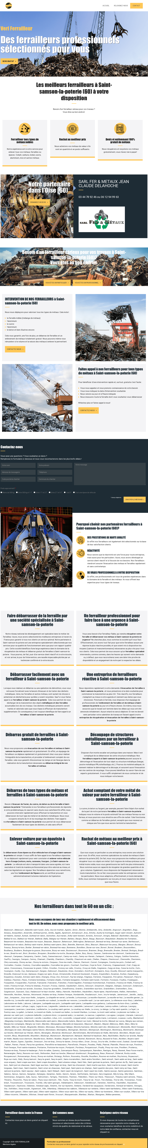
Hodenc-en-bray (50, 994)
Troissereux (129, 1080)
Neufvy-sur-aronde (128, 1036)
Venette (53, 1086)
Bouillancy (8, 950)
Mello (121, 1024)
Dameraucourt (32, 971)
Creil (129, 965)
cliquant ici (104, 1132)
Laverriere (20, 1009)
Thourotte (17, 1080)
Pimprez (83, 1044)
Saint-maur (18, 1068)
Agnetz (68, 930)
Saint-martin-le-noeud (117, 1065)
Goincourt (127, 986)
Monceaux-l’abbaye (64, 1027)
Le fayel (132, 1009)
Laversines (31, 1009)
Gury (27, 991)
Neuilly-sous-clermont (23, 1039)
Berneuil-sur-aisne (120, 941)
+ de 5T (68, 492)
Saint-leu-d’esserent (77, 1065)
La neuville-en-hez (115, 997)
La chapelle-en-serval (55, 997)
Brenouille (108, 950)
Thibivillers (83, 1077)
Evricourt (65, 977)
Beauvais (48, 941)
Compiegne (103, 962)
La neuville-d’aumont (97, 997)
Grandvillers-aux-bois (93, 988)
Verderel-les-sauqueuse (93, 1086)
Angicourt (117, 930)
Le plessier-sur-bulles (126, 1012)
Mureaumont (68, 1036)
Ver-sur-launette (65, 1086)
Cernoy (33, 959)
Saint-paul (65, 1068)
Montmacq (117, 1030)
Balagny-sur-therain (58, 939)
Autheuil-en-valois (37, 936)
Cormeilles (9, 965)
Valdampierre (67, 1083)
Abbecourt (19, 930)
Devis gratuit (8, 61)
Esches (123, 974)
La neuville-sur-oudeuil (46, 1000)
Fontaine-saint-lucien (90, 980)
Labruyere (36, 1003)
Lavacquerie (9, 1009)
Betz (65, 944)
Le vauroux (90, 1015)
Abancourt (9, 930)
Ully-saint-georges (52, 1083)
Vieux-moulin (24, 1088)
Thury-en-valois (30, 1080)
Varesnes (101, 1083)
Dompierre (99, 971)
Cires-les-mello (66, 962)
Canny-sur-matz (70, 956)
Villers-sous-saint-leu (68, 1091)
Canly (44, 956)
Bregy (100, 950)
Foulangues (133, 980)
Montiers (84, 1030)
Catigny (117, 956)
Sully (28, 1077)
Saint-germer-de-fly (119, 1062)
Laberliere (138, 1000)
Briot (25, 953)
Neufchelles (113, 1036)
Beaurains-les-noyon (34, 941)
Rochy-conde (130, 1053)
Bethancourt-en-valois (14, 944)
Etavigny (46, 977)
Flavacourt (129, 977)
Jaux (6, 997)
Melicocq (114, 1024)
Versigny (138, 1086)
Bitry (88, 944)
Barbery (71, 939)
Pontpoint (70, 1047)
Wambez (83, 1094)
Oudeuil (126, 1041)
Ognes (21, 1041)
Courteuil (75, 965)
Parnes (15, 1044)
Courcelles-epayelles (40, 965)
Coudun (18, 965)
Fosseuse (114, 980)
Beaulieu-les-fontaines (127, 939)
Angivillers (127, 930)
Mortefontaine (79, 1033)
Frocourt (46, 986)
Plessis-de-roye (126, 1044)
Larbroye (124, 1006)
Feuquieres (107, 977)
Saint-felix (82, 1062)
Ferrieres (97, 977)
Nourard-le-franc (110, 1039)
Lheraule (130, 1015)
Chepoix (104, 959)
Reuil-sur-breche (58, 1053)
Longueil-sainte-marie (97, 1018)
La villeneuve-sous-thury (122, 1000)
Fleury (25, 980)
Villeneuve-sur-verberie (88, 1088)
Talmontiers (43, 1077)
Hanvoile (67, 991)
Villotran (33, 1094)
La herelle (70, 997)
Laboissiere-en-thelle (13, 1003)
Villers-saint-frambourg (132, 1088)
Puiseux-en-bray (11, 1050)
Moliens (41, 1027)
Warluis (91, 1094)
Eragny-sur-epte (45, 974)
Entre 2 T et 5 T (56, 492)
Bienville (71, 944)
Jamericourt (122, 994)
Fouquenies (9, 983)
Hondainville (78, 994)
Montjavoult (94, 1030)
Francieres (52, 983)
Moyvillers (35, 1036)
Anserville (28, 933)
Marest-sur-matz (84, 1021)
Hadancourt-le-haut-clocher (43, 991)
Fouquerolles (21, 983)
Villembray (52, 1088)
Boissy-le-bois (18, 947)
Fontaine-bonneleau (37, 980)
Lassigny (132, 1006)
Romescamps (24, 1056)
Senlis (59, 1074)
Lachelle (134, 1003)
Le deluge (104, 1009)
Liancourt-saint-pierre (14, 1018)
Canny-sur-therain (87, 956)
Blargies (122, 944)
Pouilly (101, 1047)
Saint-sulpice (41, 1071)
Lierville (38, 1018)
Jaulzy (140, 994)
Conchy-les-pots (116, 962)
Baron (85, 939)
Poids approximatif (8, 488)
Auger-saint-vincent (124, 933)
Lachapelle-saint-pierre (71, 1003)
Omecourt (38, 1041)
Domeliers (79, 971)
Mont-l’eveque (137, 1027)
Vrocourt (60, 1094)
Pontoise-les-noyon (56, 1047)
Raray (114, 1050)
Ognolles (29, 1041)
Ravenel (121, 1050)
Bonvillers (81, 947)
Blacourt (95, 944)
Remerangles (10, 1053)
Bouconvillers (130, 947)
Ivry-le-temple (110, 994)
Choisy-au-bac (25, 962)
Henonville (8, 994)
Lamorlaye (99, 1006)
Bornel (111, 947)
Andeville (107, 930)
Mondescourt (114, 1027)
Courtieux (84, 965)
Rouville (85, 1056)
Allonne (82, 930)
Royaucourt (133, 1056)
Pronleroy (133, 1047)
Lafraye (25, 1006)
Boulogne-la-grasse (32, 950)
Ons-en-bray (49, 1041)
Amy (100, 930)
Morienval (56, 1033)
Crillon (45, 968)
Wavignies (100, 1094)
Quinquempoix (85, 1050)
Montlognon (106, 1030)
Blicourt (130, 944)
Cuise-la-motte (128, 968)
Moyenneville (24, 1036)
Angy (135, 930)
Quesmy (56, 1050)
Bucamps (70, 953)
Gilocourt (89, 986)
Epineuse (33, 974)
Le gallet (20, 1012)
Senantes (51, 1074)
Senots (66, 1074)
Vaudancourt (10, 1086)
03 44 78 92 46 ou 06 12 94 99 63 (99, 197)
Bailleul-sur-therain (26, 939)
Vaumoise (21, 1086)
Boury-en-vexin (58, 950)
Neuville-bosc (40, 1039)
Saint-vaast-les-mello (93, 1071)
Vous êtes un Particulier (56, 283)
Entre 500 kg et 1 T (25, 492)
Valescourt (79, 1083)
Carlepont (100, 956)
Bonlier (29, 947)
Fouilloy (123, 980)
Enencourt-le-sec (20, 974)
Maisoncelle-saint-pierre (46, 1021)
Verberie (78, 1086)
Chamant (41, 959)
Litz (60, 1018)
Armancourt (77, 933)
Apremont (66, 933)
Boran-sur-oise (93, 947)
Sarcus (15, 1074)
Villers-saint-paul (30, 1091)
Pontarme (41, 1047)
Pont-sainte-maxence (27, 1047)
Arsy (86, 933)
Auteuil (25, 936)
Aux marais (62, 936)
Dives (71, 971)
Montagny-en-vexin (13, 1030)
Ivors (100, 994)
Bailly (46, 939)
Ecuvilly (114, 971)
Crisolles (53, 968)
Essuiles (18, 977)
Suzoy (34, 1077)
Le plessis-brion (50, 1015)
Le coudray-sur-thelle (80, 1009)
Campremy (29, 956)
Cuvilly (18, 971)
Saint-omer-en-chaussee (49, 1068)
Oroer (87, 1041)
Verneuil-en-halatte (124, 1086)
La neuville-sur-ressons (67, 1000)
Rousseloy (76, 1056)
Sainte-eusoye (110, 1071)
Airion (75, 930)
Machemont (138, 1018)
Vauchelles (121, 1083)
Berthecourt (134, 941)
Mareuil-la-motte (100, 1021)
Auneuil (17, 936)
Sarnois (22, 1074)
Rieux (102, 1053)
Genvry (81, 986)
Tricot (97, 1080)
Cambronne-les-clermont (113, 953)
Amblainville (92, 930)
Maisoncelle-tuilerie (67, 1021)
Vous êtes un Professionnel (87, 283)
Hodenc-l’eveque (65, 994)
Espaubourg (133, 974)
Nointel (81, 1039)
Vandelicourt (91, 1083)
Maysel (105, 1024)
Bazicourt (100, 939)
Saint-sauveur (28, 1071)
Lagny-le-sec (42, 1006)
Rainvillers (97, 1050)
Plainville (115, 1044)
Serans (73, 1074)
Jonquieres (14, 997)
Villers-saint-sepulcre (48, 1091)
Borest (104, 947)
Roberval (119, 1053)
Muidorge (45, 1036)
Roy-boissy (122, 1056)
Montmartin (128, 1030)
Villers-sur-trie (137, 1091)
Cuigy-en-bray (114, 968)
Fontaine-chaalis (54, 980)
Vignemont (36, 1088)
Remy (19, 1053)
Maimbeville (29, 1021)
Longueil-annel (79, 1018)
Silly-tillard (129, 1074)
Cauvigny (16, 959)
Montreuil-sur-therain (24, 1033)
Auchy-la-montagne (105, 933)
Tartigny (53, 1077)
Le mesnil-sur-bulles (61, 1012)
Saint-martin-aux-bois (96, 1065)
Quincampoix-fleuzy (70, 1050)
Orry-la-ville (103, 1041)
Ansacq (7, 933)
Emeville (8, 974)
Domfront (89, 971)
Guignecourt (9, 991)
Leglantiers (101, 1015)
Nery (105, 1036)
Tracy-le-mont (75, 1080)
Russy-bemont (30, 1059)
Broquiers (42, 953)
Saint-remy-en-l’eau (123, 1068)
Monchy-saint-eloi (99, 1027)
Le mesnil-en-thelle (42, 1012)
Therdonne (63, 1077)
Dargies (43, 971)
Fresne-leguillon (75, 983)
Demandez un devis (38, 202)
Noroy (99, 1039)
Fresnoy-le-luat (17, 986)
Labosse (28, 1003)
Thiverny (8, 1080)
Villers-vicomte (12, 1094)
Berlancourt (90, 941)
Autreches (51, 936)
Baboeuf (115, 936)
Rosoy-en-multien (46, 1056)
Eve (58, 977)
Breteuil (125, 950)
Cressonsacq (16, 968)
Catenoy (109, 956)
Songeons (20, 1077)
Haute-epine (99, 991)
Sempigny (41, 1074)
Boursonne (46, 950)
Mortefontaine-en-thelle (98, 1033)
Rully (20, 1059)
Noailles (58, 1039)
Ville (44, 1088)
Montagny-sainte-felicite (34, 1030)
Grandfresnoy (68, 988)
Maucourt (89, 1024)
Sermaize (93, 1074)
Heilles (122, 991)
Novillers (123, 1039)
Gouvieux (38, 988)
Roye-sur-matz (11, 1059)
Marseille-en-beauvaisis (73, 1024)
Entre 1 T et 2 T (41, 492)
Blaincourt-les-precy (109, 944)
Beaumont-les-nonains (14, 941)
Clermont (85, 962)
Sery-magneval (105, 1074)
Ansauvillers (17, 933)
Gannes (62, 986)
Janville (132, 994)
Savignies (31, 1074)
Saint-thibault (53, 1071)
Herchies (18, 994)
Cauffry (7, 959)
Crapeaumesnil (119, 965)
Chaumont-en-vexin (83, 959)
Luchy (129, 1018)
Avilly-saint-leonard (76, 936)
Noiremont (91, 1039)
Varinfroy (111, 1083)
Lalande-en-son (66, 1006)
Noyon (14, 1041)
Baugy (92, 939)
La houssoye (81, 997)
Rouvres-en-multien (108, 1056)
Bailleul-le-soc (10, 939)
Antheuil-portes (40, 933)
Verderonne (110, 1086)
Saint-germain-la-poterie (99, 1062)
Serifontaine (83, 1074)
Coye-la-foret (96, 965)
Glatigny (118, 986)
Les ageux (111, 1015)
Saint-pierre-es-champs (81, 1068)
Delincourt (52, 971)
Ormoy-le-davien (63, 1041)
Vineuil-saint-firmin (46, 1094)
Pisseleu (92, 1044)
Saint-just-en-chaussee (19, 1065)
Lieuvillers (47, 1018)
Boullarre (18, 950)
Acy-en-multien (57, 930)
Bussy (90, 953)
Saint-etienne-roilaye (67, 1062)
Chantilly (70, 959)
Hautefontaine (112, 991)
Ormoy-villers (78, 1041)
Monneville (126, 1027)
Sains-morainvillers (72, 1059)
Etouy (53, 977)
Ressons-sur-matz (31, 1053)
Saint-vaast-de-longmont (72, 1071)
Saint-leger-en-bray (58, 1065)
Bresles (117, 950)
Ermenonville (65, 974)
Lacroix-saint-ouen (12, 1006)
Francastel (42, 983)
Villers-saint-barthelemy (110, 1088)
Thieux (139, 1077)
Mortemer (114, 1033)
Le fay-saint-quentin (119, 1009)
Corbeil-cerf (130, 962)
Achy (47, 930)
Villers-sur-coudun (122, 1091)
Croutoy (78, 968)
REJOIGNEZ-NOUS (121, 6)
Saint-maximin (30, 1068)
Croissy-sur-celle (65, 968)
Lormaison (112, 1018)
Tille (60, 1080)
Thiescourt (109, 1077)
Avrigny (106, 936)
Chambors (60, 959)
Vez (6, 1088)
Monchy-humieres (82, 1027)
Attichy (92, 933)
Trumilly (39, 1083)
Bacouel (134, 936)
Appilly (58, 933)
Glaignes (109, 986)
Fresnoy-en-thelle (124, 983)
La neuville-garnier (132, 997)
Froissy (54, 986)
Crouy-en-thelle (89, 968)
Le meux (92, 1012)
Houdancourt (91, 994)
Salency (7, 1074)
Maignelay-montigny (14, 1021)
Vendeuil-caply (42, 1086)
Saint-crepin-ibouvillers (47, 1062)
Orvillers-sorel (115, 1041)
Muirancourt (55, 1036)
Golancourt (138, 986)
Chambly (51, 959)
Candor (37, 956)
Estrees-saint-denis (32, 977)
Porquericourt (91, 1047)
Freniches (62, 983)
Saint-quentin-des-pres (103, 1068)
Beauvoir (57, 941)
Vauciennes (132, 1083)
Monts (38, 1033)
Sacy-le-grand (44, 1059)
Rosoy (34, 1056)
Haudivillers (87, 991)
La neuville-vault (86, 1000)
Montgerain (73, 1030)
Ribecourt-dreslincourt (77, 1053)
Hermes (26, 994)
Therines (73, 1077)
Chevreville (125, 959)
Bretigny (133, 950)
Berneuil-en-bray (103, 941)
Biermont (80, 944)
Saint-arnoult (108, 1059)
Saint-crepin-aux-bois (26, 1062)
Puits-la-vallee (45, 1050)
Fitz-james (118, 977)
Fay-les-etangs (77, 977)
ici (124, 1144)
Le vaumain (79, 1015)
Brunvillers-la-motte (57, 953)
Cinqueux (54, 962)
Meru (127, 1024)
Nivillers (50, 1039)
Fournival (32, 983)
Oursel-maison (137, 1041)
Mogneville (32, 1027)
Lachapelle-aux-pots (51, 1003)
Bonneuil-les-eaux (58, 947)
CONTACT (136, 6)
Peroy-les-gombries (35, 1044)
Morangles (46, 1033)
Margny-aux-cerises (134, 1021)
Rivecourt (110, 1053)
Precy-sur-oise (112, 1047)
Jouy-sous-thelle (28, 997)
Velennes (31, 1086)
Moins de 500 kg (8, 492)
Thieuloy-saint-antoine (125, 1077)
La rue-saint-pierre (102, 1000)
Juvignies (41, 997)
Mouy (14, 1036)
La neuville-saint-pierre (25, 1000)
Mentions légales (9, 1144)
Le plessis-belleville (33, 1015)
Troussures (29, 1083)
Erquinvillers (104, 974)
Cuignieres (102, 968)
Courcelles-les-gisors (60, 965)
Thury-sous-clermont (47, 1080)
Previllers (123, 1047)
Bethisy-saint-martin (34, 944)
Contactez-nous (14, 349)
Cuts (138, 968)
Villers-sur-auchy (86, 1091)
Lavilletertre (41, 1009)
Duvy (107, 971)
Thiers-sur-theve (96, 1077)
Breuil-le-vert (16, 953)
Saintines (138, 1071)
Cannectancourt (55, 956)
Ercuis (56, 974)
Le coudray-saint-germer (59, 1009)
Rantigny (107, 1050)
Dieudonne (63, 971)
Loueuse (122, 1018)
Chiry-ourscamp (11, 962)
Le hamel (29, 1012)
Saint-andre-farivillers (91, 1059)
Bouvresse (83, 950)
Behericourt (67, 941)
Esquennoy (9, 977)
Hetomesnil (36, 994)
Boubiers (119, 947)
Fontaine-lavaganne (71, 980)
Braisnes (93, 950)
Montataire (51, 1030)
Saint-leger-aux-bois (40, 1065)
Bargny (79, 939)
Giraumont (100, 986)
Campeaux (18, 956)
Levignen (121, 1015)
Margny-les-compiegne (14, 1024)
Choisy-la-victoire (41, 962)
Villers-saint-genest (13, 1091)
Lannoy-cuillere (112, 1006)
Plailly (99, 1044)
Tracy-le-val (88, 1080)
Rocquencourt (10, 1056)
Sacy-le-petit (57, 1059)
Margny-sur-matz (33, 1024)
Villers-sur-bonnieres (104, 1091)
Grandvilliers (109, 988)
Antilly (51, 933)
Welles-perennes (113, 1094)
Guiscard (20, 991)
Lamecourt (89, 1006)
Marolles (46, 1024)
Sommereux (9, 1077)
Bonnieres (71, 947)
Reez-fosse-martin (134, 1050)
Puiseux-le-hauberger (28, 1050)
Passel (23, 1044)
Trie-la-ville (119, 1080)
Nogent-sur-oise (70, 1039)
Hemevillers (131, 991)
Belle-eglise (78, 941)
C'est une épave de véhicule (85, 492)
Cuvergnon (9, 971)
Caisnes (97, 953)
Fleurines (17, 980)
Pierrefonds (73, 1044)
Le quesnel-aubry (65, 1015)
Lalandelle (78, 1006)
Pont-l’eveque (10, 1047)
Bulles (78, 953)
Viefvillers (13, 1088)
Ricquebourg (93, 1053)
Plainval (106, 1044)
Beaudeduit (111, 939)
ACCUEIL (106, 6)
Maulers (98, 1024)
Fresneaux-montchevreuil (94, 983)
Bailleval (39, 939)
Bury (84, 953)
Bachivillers (125, 936)
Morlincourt (67, 1033)
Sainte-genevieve (125, 1071)
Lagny (32, 1006)
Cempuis (25, 959)
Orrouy (94, 1041)
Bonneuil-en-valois (41, 947)
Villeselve (23, 1094)
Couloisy (27, 965)
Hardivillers (76, 991)
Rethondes (45, 1053)
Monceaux (50, 1027)
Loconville (67, 1018)
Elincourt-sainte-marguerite (130, 971)
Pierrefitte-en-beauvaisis (56, 1044)
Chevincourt (114, 959)
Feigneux (88, 977)
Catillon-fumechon (130, 956)
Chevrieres (136, 959)
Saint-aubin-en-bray (123, 1059)
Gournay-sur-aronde (24, 988)
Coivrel (94, 962)
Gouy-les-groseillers (52, 988)
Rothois (66, 1056)
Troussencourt (16, 1083)
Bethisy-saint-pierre (53, 944)
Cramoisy (107, 965)
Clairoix (76, 962)
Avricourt (98, 936)
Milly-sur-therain (19, 1027)
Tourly (66, 1080)
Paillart (8, 1044)
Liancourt (138, 1015)
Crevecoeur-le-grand (32, 968)
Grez (130, 988)
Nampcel (79, 1036)
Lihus (55, 1018)
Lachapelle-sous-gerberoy (94, 1003)
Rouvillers (93, 1056)
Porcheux (80, 1047)
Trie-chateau (107, 1080)
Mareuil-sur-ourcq (117, 1021)
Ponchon (138, 1044)
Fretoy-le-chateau (33, 986)
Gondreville (9, 988)
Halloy (59, 991)
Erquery (94, 974)
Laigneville (53, 1006)
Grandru (79, 988)
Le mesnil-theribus (79, 1012)
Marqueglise (56, 1024)
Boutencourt (72, 950)
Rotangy (58, 1056)
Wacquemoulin (71, 1094)
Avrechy (89, 936)
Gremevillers (121, 988)
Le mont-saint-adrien (106, 1012)
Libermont (29, 1018)
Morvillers (124, 1033)
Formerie (105, 980)
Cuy (23, 971)
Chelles (96, 959)
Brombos (33, 953)
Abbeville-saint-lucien (34, 930)
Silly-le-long (118, 1074)
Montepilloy (62, 1030)
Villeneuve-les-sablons (68, 1088)
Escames (115, 974)
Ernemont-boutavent (81, 974)
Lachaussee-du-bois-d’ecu (118, 1003)
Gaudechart (71, 986)
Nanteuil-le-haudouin (93, 1036)
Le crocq (95, 1009)
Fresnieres (111, 983)
